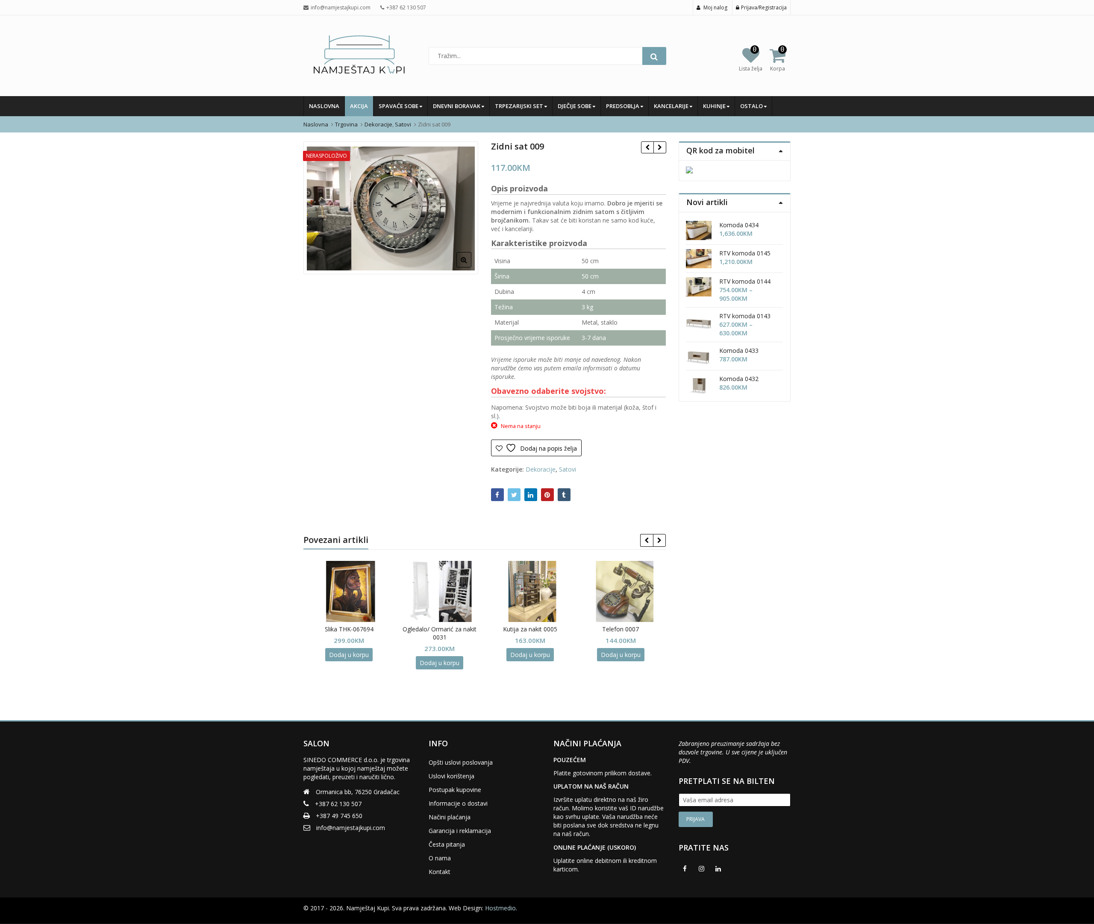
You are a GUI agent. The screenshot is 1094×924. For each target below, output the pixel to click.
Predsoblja (623, 106)
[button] (470, 266)
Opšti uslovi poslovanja (461, 762)
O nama (440, 858)
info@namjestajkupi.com (350, 828)
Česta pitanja (447, 844)
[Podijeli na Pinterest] (547, 494)
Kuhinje (715, 106)
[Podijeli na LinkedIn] (530, 494)
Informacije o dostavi (458, 803)
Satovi (567, 469)
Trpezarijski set (519, 106)
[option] (391, 208)
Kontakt (439, 872)
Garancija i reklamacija (460, 831)
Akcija (359, 106)
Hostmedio (500, 908)
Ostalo (752, 106)
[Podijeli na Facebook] (497, 494)
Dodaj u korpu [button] (349, 655)
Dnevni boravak (457, 106)
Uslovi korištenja (451, 776)
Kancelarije (672, 106)
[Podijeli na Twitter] (514, 494)
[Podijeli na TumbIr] (564, 494)
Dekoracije (541, 469)
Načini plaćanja (450, 817)
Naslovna (324, 106)
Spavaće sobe (399, 106)
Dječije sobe (575, 106)
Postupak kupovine (455, 790)
